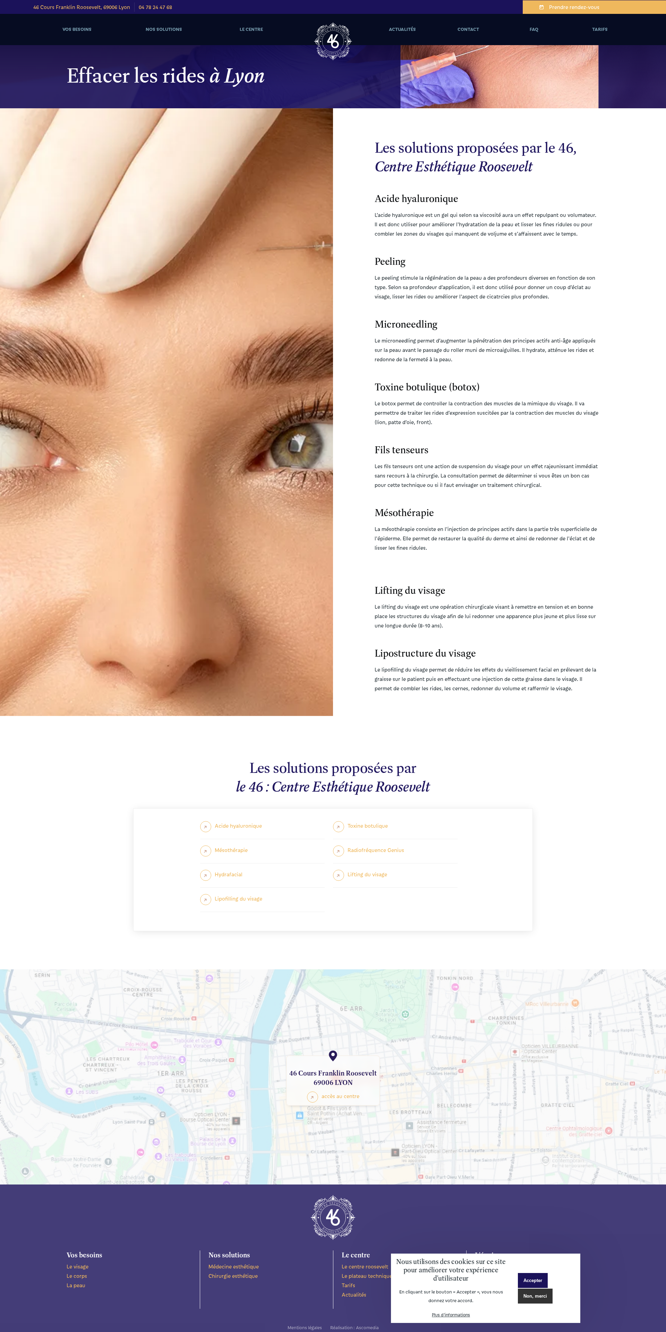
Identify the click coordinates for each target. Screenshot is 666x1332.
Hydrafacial (228, 874)
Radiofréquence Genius (376, 849)
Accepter (532, 1280)
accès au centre (340, 1096)
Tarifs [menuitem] (600, 29)
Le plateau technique (367, 1275)
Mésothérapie (231, 849)
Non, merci (535, 1295)
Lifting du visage (367, 874)
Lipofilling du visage (238, 898)
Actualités (354, 1294)
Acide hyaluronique (238, 825)
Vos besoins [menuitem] (62, 35)
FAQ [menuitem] (534, 29)
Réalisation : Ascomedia (354, 1327)
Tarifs (348, 1285)
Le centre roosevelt (365, 1266)
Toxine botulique (368, 825)
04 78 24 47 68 (155, 6)
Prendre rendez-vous (574, 6)
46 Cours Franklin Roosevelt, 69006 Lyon (81, 6)
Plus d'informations (451, 1314)
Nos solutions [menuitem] (151, 35)
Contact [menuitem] (468, 29)
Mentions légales (305, 1327)
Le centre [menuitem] (235, 35)
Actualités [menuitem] (402, 29)
